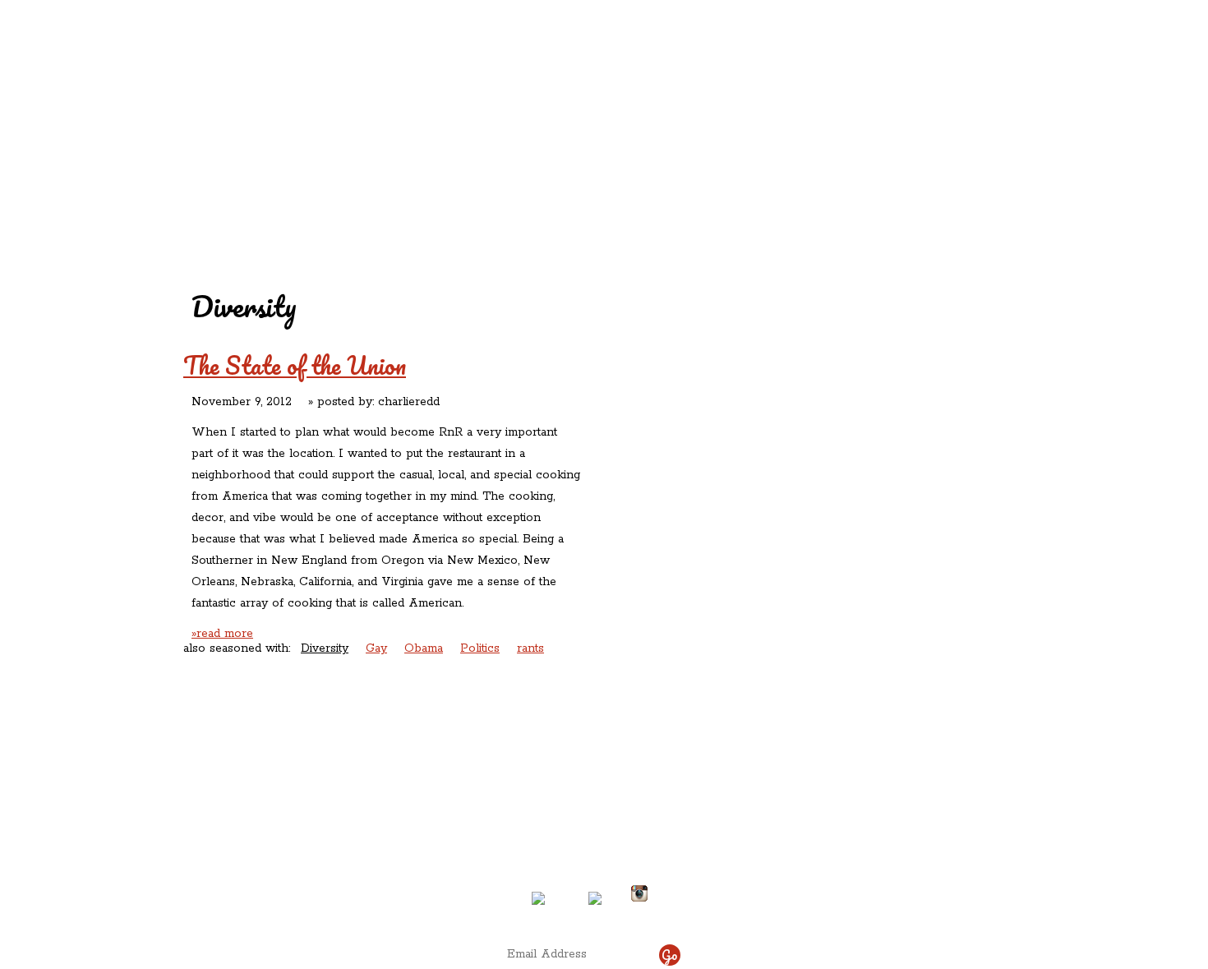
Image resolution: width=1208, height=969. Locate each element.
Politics (480, 648)
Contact (500, 140)
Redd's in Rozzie (383, 104)
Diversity (324, 648)
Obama (423, 648)
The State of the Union (294, 365)
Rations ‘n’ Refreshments (771, 105)
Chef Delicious (787, 140)
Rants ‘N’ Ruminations (886, 105)
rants (530, 648)
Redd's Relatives (499, 105)
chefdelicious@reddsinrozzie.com (590, 832)
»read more (222, 633)
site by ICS (861, 911)
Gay (376, 648)
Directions (319, 887)
